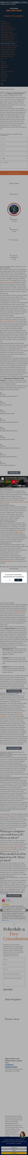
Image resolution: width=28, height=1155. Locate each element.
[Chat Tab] (14, 577)
